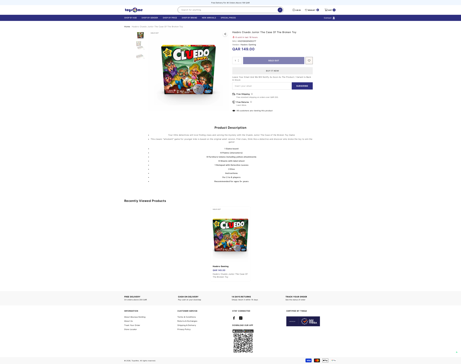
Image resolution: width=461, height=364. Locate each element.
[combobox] (228, 10)
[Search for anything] (230, 10)
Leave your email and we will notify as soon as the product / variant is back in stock (271, 78)
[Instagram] (240, 318)
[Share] (225, 34)
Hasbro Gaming (248, 44)
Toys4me (135, 361)
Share (225, 34)
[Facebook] (233, 318)
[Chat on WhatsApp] (458, 350)
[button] (330, 10)
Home (127, 26)
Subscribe (302, 86)
